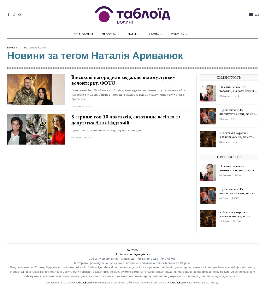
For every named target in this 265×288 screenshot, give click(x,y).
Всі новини (83, 34)
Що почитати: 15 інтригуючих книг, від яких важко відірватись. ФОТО (238, 114)
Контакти (132, 250)
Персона (109, 34)
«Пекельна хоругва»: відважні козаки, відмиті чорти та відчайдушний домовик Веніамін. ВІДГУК (237, 139)
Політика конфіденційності (133, 254)
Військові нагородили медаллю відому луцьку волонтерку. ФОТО (123, 80)
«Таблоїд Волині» (84, 282)
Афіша (154, 34)
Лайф (132, 34)
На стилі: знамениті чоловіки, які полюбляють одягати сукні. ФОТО (236, 91)
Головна (12, 47)
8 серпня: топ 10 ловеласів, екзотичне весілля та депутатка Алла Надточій (126, 119)
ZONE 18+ (177, 34)
